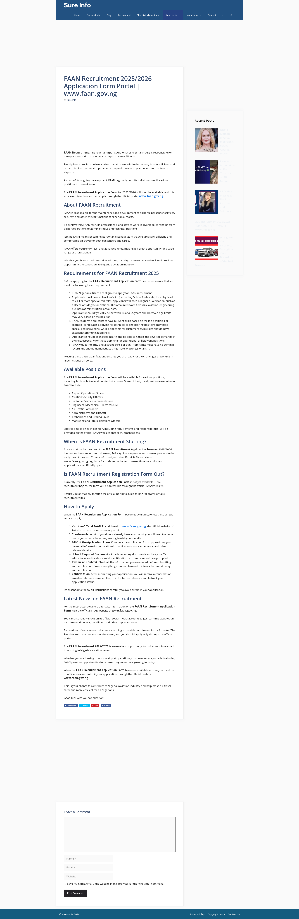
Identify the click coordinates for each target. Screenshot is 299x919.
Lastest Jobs (173, 15)
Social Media (93, 15)
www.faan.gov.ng (151, 196)
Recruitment (124, 15)
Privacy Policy (197, 914)
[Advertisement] (93, 42)
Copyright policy (216, 914)
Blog (109, 15)
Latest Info (192, 15)
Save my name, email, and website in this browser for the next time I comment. (115, 883)
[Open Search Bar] (231, 15)
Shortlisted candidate (148, 15)
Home (77, 15)
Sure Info (77, 5)
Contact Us (214, 15)
